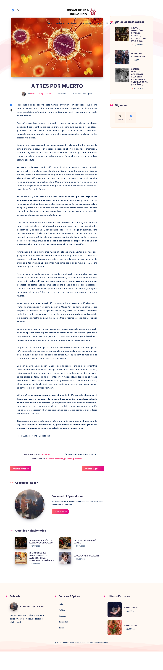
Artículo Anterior (21, 469)
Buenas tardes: (131, 625)
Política (60, 23)
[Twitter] (18, 10)
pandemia (77, 459)
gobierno (68, 459)
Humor (99, 23)
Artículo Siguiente (93, 469)
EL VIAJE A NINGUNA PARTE (86, 556)
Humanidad (86, 23)
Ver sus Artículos (60, 511)
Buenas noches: (131, 607)
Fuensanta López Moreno (68, 496)
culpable (50, 459)
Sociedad (72, 23)
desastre (59, 459)
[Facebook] (13, 10)
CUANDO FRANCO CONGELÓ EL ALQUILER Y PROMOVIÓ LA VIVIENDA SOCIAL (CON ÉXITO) (139, 77)
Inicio (49, 23)
